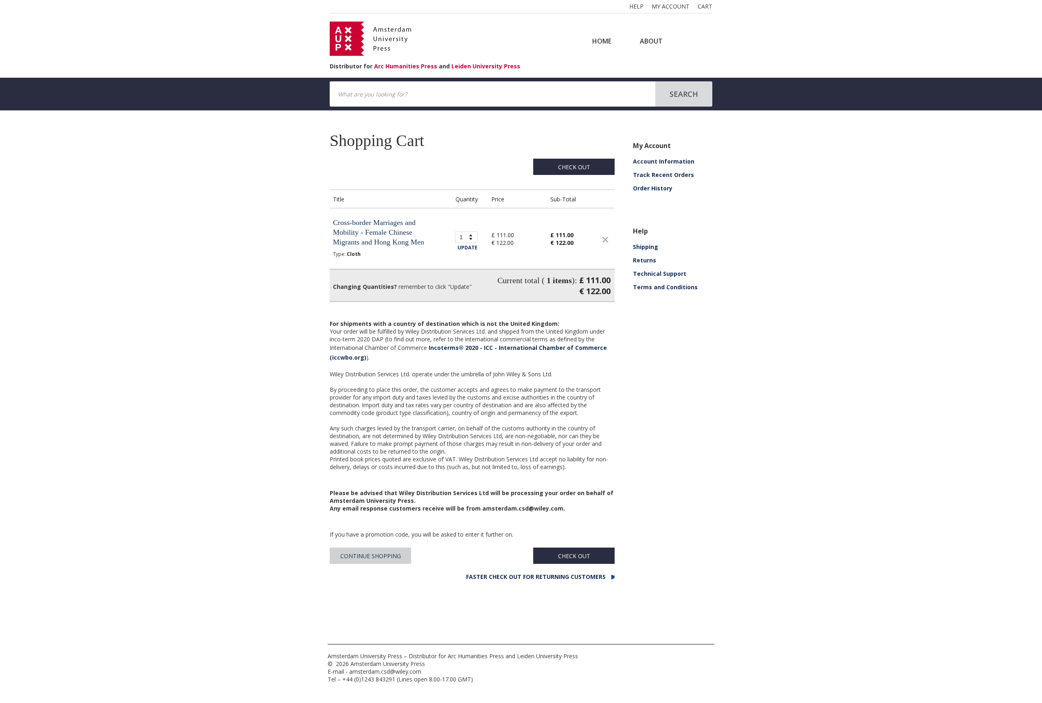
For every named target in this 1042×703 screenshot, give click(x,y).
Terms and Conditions (665, 287)
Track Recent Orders (663, 175)
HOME (601, 41)
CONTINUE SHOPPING (370, 556)
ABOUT (651, 41)
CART (705, 6)
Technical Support (659, 273)
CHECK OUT (574, 167)
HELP (636, 6)
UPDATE (467, 247)
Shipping (645, 247)
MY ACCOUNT (671, 6)
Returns (644, 260)
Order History (652, 188)
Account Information (663, 161)
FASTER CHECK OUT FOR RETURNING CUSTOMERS (536, 577)
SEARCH (684, 94)
